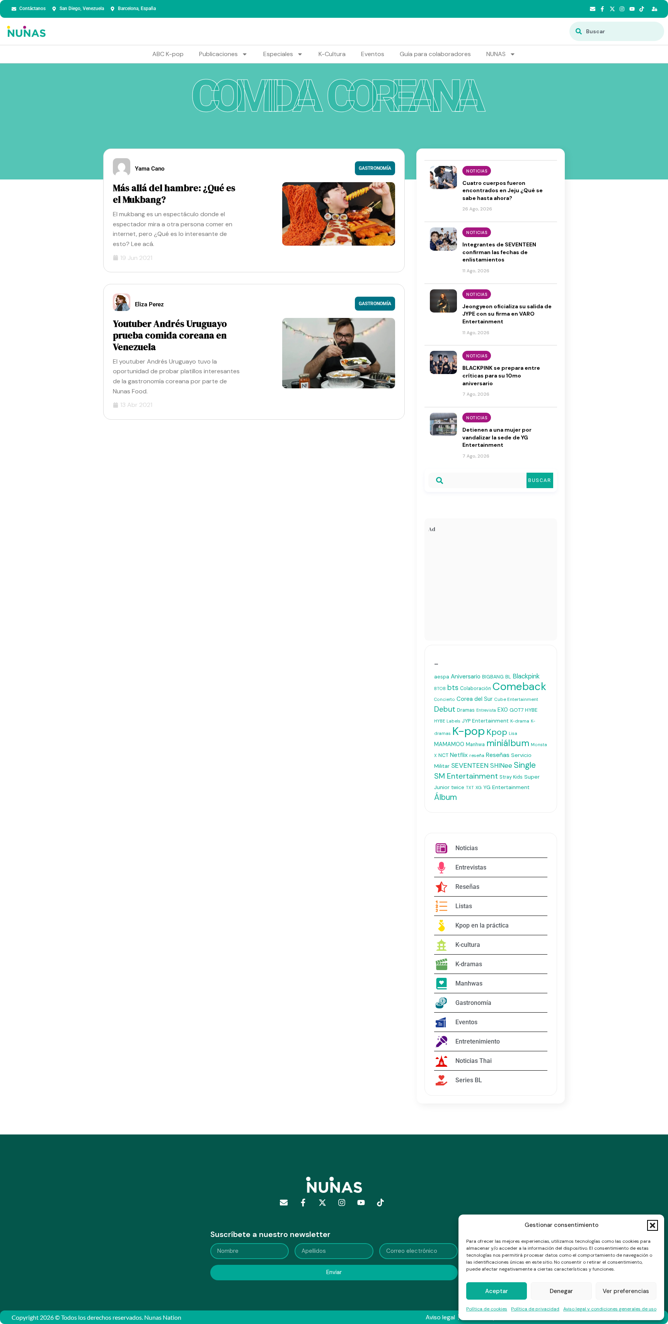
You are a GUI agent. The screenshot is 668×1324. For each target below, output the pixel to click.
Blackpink (526, 676)
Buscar (539, 480)
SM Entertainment (466, 776)
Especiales (278, 54)
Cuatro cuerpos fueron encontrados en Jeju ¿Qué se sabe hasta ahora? (502, 190)
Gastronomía (375, 168)
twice (457, 787)
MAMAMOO (449, 744)
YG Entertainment (506, 787)
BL (508, 676)
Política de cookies (486, 1309)
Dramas (466, 710)
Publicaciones (218, 54)
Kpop (496, 732)
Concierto (444, 699)
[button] (652, 1225)
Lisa (513, 733)
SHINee (501, 765)
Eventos (372, 54)
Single (525, 765)
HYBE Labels (447, 721)
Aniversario (466, 676)
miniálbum (507, 743)
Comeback (519, 686)
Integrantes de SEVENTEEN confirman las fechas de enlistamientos (499, 252)
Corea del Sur (474, 699)
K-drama (519, 721)
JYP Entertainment (485, 720)
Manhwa (475, 744)
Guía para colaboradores (435, 54)
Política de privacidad (535, 1309)
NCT (443, 755)
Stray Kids (511, 777)
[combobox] (616, 31)
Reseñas (498, 755)
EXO (503, 709)
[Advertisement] (490, 588)
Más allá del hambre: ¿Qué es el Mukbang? (174, 193)
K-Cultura (332, 54)
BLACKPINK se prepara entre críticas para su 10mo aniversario (501, 375)
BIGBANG (493, 676)
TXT (470, 787)
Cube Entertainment (516, 699)
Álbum (445, 797)
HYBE (531, 710)
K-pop (468, 731)
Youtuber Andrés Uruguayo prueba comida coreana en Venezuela (170, 335)
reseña (476, 755)
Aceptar (496, 1291)
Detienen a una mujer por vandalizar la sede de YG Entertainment (497, 437)
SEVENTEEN (470, 765)
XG (478, 787)
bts (452, 687)
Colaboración (475, 688)
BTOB (440, 688)
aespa (441, 676)
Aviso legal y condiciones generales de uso (609, 1309)
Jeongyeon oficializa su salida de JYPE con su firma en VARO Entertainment (507, 314)
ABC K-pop (168, 54)
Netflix (459, 755)
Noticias (476, 171)
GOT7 (516, 710)
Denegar (561, 1291)
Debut (444, 709)
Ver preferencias (626, 1291)
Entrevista (486, 710)
